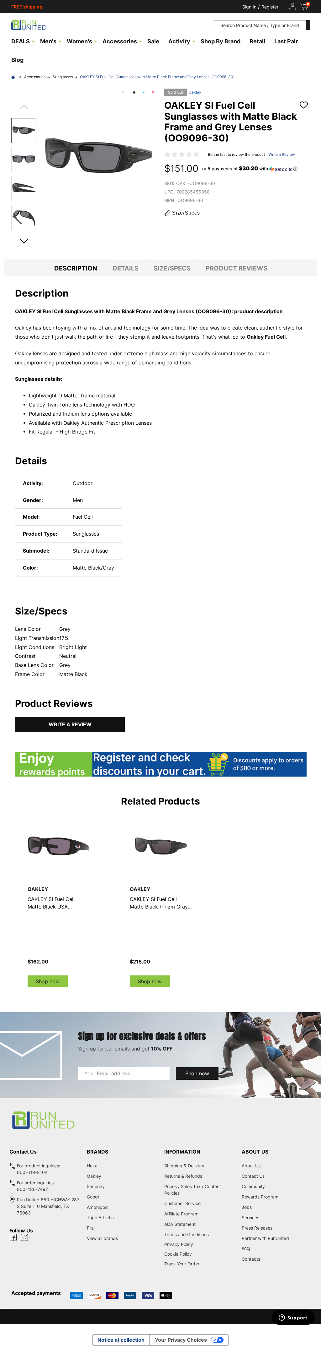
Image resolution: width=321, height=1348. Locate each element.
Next (23, 238)
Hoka (92, 1165)
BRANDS (97, 1152)
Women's (79, 41)
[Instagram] (24, 1237)
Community (253, 1186)
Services (250, 1217)
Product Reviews (236, 268)
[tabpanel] (59, 901)
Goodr (93, 1196)
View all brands (102, 1238)
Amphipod (97, 1207)
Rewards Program (260, 1196)
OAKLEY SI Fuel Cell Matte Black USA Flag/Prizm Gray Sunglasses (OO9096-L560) (54, 903)
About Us (251, 1165)
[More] (33, 41)
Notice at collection (121, 1340)
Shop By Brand (220, 41)
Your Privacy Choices (181, 1340)
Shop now (48, 981)
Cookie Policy (199, 1254)
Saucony (96, 1186)
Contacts (251, 1259)
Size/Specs (172, 268)
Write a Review (282, 154)
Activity (179, 41)
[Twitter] (143, 92)
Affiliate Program (181, 1213)
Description (75, 268)
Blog (17, 60)
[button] (249, 169)
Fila (90, 1228)
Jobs (247, 1207)
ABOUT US (255, 1152)
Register (269, 6)
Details (126, 268)
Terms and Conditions (199, 1234)
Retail (257, 41)
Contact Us (253, 1176)
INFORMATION (182, 1152)
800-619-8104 (32, 1172)
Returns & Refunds (183, 1176)
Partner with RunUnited (265, 1238)
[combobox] (260, 25)
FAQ (246, 1248)
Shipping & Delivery (184, 1165)
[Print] (134, 92)
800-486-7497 (32, 1189)
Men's (48, 41)
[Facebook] (123, 92)
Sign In (249, 6)
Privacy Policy (199, 1244)
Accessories (120, 41)
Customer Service (182, 1203)
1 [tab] (160, 993)
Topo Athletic (100, 1217)
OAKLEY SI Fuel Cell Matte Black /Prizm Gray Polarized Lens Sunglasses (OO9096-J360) (159, 903)
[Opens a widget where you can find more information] (293, 1318)
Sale (153, 41)
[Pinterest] (153, 92)
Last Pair (286, 41)
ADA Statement (180, 1224)
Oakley (195, 92)
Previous (23, 109)
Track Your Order (181, 1263)
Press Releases (257, 1228)
